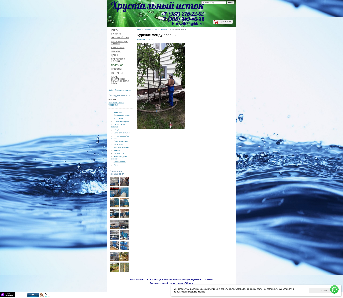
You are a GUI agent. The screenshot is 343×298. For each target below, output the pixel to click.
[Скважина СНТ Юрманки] (124, 256)
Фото (157, 29)
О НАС (139, 29)
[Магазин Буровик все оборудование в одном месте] (114, 181)
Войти (111, 90)
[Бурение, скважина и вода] (45, 297)
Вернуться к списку (145, 40)
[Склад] (124, 181)
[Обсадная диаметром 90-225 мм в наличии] (124, 213)
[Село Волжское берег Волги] (114, 267)
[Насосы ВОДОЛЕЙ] (114, 235)
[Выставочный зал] (124, 224)
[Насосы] (114, 192)
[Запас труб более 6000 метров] (114, 213)
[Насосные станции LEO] (114, 256)
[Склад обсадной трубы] (114, 202)
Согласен (323, 291)
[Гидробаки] (124, 245)
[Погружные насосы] (114, 245)
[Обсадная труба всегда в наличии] (124, 202)
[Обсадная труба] (124, 235)
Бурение (164, 29)
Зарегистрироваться (123, 90)
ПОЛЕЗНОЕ (148, 29)
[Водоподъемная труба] (124, 192)
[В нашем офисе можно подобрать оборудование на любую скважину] (114, 224)
